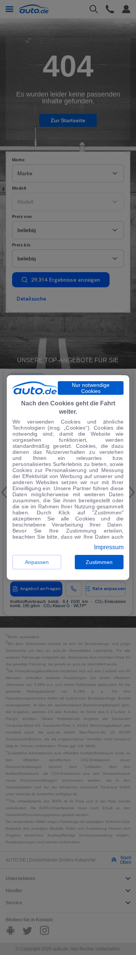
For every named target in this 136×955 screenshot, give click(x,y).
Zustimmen (99, 562)
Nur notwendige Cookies (91, 388)
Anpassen (37, 562)
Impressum (109, 547)
